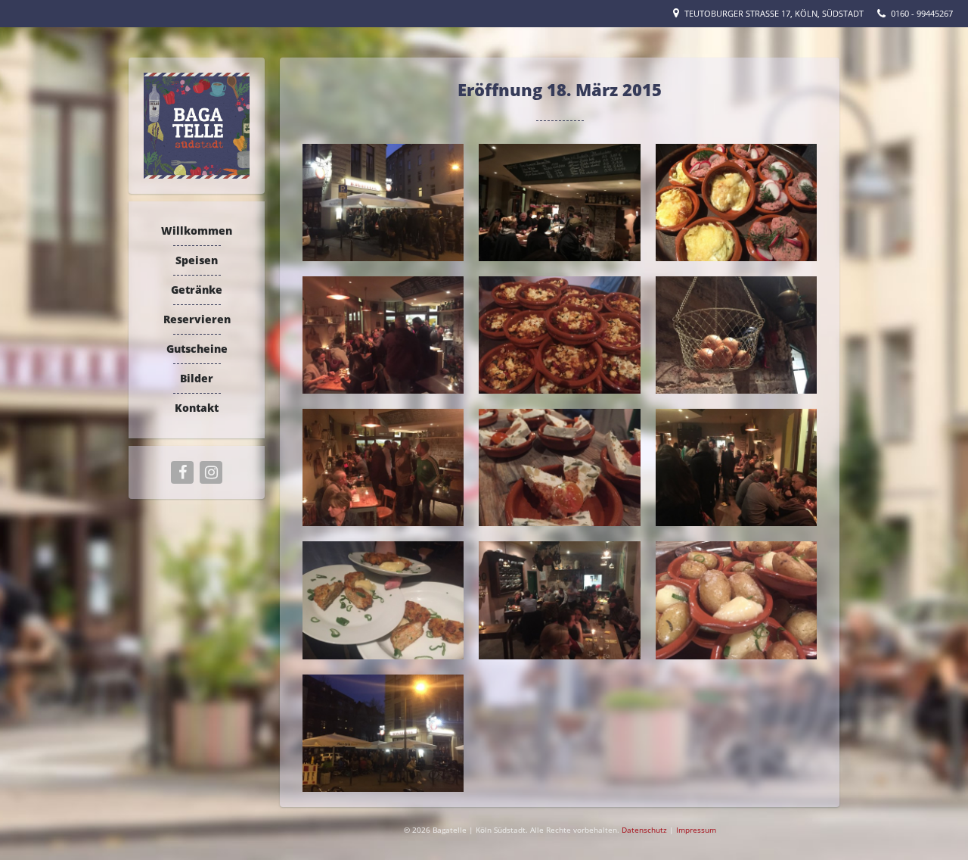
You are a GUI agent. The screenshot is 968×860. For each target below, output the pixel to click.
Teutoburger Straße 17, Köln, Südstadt (774, 13)
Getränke (196, 289)
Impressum (696, 829)
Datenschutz (645, 829)
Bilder (196, 378)
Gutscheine (197, 348)
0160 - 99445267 (922, 13)
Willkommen (196, 230)
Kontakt (197, 407)
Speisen (196, 260)
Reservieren (197, 319)
